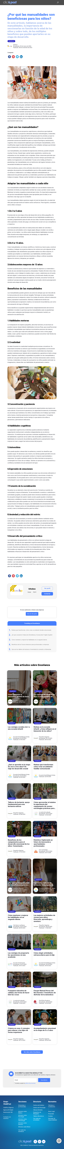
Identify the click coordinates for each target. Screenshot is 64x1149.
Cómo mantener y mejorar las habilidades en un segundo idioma (29, 640)
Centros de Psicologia (39, 1107)
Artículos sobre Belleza (22, 1112)
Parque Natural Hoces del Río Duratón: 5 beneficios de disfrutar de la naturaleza (45, 993)
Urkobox (15, 44)
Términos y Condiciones (51, 1105)
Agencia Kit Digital (8, 1110)
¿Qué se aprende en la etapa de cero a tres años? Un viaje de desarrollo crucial (19, 767)
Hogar (29, 592)
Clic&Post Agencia (8, 1107)
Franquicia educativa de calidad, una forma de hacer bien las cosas (18, 993)
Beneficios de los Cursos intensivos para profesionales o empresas (30, 644)
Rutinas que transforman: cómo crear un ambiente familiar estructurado (31, 630)
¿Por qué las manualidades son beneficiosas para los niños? (18, 884)
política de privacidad (30, 1083)
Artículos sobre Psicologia (22, 1116)
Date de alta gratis (32, 614)
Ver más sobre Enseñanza (32, 1052)
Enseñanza (11, 41)
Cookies (50, 1116)
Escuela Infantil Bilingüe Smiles (21, 737)
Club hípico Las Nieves (19, 925)
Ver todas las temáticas (22, 1130)
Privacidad (51, 1114)
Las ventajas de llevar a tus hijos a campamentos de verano (44, 696)
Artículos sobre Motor (24, 1127)
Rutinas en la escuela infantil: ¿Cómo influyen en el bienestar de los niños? (45, 729)
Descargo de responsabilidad (52, 1119)
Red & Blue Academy (44, 1000)
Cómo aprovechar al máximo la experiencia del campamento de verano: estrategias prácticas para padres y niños (45, 805)
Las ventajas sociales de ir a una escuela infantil (19, 728)
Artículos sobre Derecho (22, 1123)
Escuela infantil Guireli (19, 963)
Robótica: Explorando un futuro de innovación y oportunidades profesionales (43, 843)
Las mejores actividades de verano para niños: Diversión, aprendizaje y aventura (44, 918)
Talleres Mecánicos (38, 1116)
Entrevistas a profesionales (22, 1105)
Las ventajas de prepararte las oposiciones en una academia (18, 955)
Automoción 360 (7, 1112)
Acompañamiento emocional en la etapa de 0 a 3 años (45, 1029)
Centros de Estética (38, 1105)
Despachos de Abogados (37, 1113)
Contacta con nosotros (7, 1117)
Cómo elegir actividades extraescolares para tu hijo (44, 954)
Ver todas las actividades (37, 1119)
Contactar (47, 594)
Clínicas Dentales (38, 1110)
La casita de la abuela (44, 812)
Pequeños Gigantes (18, 700)
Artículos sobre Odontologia (22, 1119)
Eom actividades (43, 850)
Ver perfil (47, 588)
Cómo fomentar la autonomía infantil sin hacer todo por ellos (18, 696)
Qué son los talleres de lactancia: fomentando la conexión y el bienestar (31, 649)
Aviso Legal (51, 1111)
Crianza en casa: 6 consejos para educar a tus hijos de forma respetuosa (19, 1030)
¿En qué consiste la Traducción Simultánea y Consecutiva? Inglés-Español (32, 635)
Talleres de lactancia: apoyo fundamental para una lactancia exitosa (19, 804)
